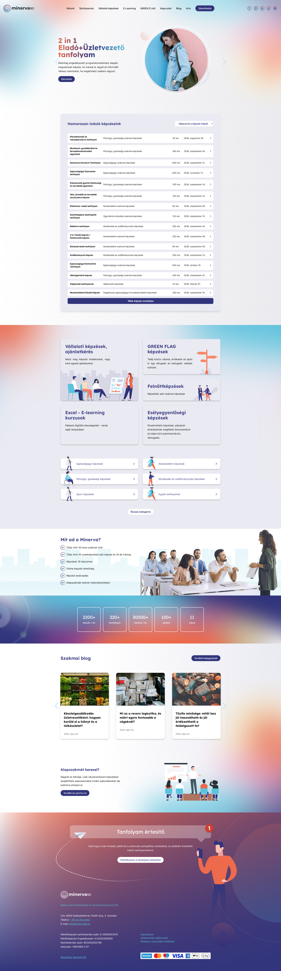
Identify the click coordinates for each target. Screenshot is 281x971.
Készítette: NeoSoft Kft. (74, 957)
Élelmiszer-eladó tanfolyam (84, 206)
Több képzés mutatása (141, 301)
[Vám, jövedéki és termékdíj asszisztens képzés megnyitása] (210, 196)
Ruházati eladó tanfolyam (82, 246)
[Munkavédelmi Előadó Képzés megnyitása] (210, 292)
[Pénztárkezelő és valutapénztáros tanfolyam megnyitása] (210, 138)
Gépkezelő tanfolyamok (82, 284)
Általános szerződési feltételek (157, 941)
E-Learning (129, 8)
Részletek (73, 74)
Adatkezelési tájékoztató (154, 937)
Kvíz (188, 8)
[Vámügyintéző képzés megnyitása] (210, 275)
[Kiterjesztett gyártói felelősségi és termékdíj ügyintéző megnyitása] (210, 184)
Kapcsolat (166, 8)
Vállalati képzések (108, 8)
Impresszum (147, 934)
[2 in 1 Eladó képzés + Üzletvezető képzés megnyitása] (210, 236)
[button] (224, 62)
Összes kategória (141, 511)
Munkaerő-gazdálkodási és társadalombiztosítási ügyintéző (83, 151)
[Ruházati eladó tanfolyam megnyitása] (210, 246)
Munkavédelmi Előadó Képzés (85, 292)
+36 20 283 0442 (80, 919)
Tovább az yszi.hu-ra (75, 793)
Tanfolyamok (86, 8)
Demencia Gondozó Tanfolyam (85, 162)
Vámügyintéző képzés (81, 275)
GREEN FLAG (147, 8)
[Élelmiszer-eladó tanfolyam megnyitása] (210, 206)
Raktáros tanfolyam (79, 226)
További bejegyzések (205, 658)
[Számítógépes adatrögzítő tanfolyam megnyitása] (210, 216)
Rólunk (70, 8)
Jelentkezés (204, 8)
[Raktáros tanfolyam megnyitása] (210, 226)
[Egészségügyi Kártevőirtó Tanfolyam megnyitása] (210, 265)
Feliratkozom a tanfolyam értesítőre (140, 859)
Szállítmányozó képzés (81, 255)
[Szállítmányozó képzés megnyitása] (210, 255)
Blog (178, 8)
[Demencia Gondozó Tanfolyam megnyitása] (210, 162)
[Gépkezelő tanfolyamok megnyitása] (210, 284)
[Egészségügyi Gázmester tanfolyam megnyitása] (210, 173)
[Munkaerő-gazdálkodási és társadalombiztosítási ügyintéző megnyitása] (210, 151)
